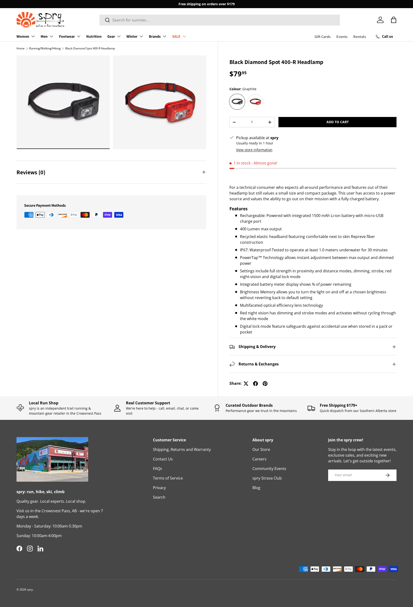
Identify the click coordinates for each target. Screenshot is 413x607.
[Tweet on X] (246, 383)
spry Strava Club (267, 478)
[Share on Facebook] (255, 383)
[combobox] (219, 20)
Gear (111, 36)
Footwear (67, 36)
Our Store (261, 449)
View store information (254, 150)
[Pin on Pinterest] (265, 383)
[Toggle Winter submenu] (141, 36)
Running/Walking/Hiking (45, 48)
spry (30, 589)
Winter (131, 36)
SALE (176, 36)
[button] (393, 20)
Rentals (359, 36)
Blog (256, 487)
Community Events (269, 468)
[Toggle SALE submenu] (184, 36)
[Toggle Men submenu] (51, 36)
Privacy (159, 487)
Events (342, 36)
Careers (259, 459)
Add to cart (337, 122)
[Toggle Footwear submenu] (79, 36)
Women (22, 36)
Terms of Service (168, 478)
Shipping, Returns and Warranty (182, 449)
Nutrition (94, 36)
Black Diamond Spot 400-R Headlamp (90, 48)
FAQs (157, 468)
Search (159, 497)
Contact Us (163, 459)
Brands (155, 36)
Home (20, 48)
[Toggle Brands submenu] (164, 36)
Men (44, 36)
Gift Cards (323, 36)
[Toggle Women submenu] (33, 36)
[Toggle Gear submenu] (119, 36)
